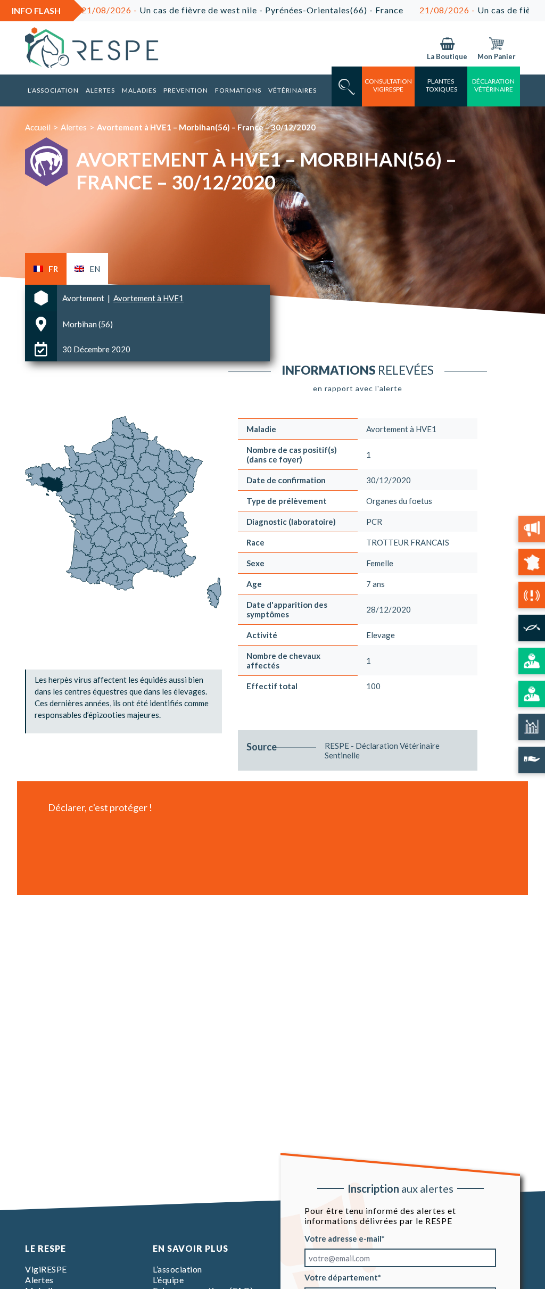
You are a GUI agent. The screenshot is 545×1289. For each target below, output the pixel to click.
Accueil (38, 127)
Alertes (100, 90)
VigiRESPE (46, 1269)
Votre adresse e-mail (343, 1238)
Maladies (139, 90)
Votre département (341, 1277)
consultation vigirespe (388, 85)
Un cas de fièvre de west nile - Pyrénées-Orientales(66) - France (206, 10)
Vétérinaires (292, 90)
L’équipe (168, 1280)
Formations (238, 90)
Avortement (84, 298)
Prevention (185, 90)
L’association (53, 90)
